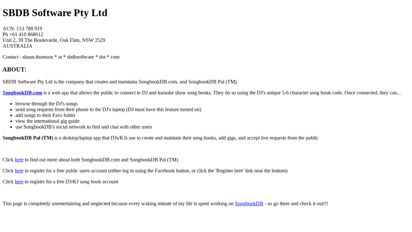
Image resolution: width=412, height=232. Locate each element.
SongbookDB (249, 203)
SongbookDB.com (22, 92)
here (19, 159)
